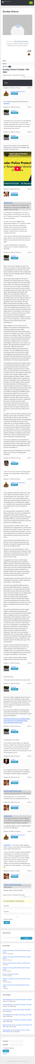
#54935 (29, 189)
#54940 (29, 683)
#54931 (29, 107)
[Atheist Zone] (6, 1)
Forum (4, 63)
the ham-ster (6, 974)
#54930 (29, 88)
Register (5, 1053)
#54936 (29, 252)
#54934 (29, 132)
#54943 (29, 777)
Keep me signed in (8, 919)
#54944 (29, 802)
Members (6, 66)
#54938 (29, 479)
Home (4, 60)
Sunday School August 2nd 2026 (11, 978)
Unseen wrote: (8, 816)
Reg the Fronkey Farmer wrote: (13, 791)
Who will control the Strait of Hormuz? (12, 963)
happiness (7, 103)
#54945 (29, 831)
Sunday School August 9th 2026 (11, 967)
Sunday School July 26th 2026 (11, 985)
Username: (6, 905)
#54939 (29, 663)
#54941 (29, 726)
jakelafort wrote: (8, 202)
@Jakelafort (7, 845)
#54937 (29, 458)
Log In (7, 922)
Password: (6, 911)
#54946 (29, 871)
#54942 (29, 756)
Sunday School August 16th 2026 (11, 957)
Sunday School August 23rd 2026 (11, 950)
